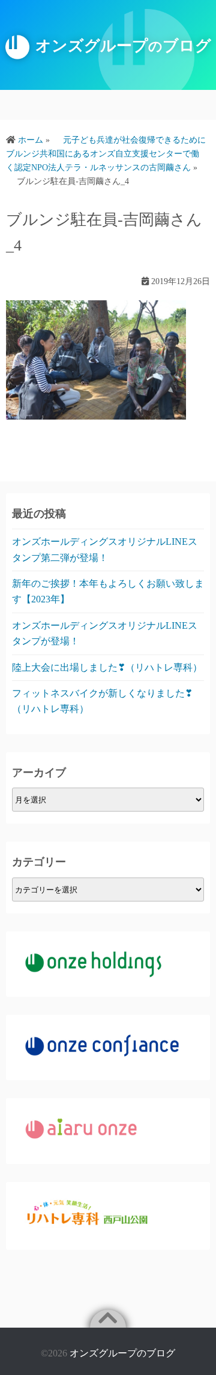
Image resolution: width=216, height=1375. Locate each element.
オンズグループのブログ (122, 1353)
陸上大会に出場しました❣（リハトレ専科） (107, 667)
